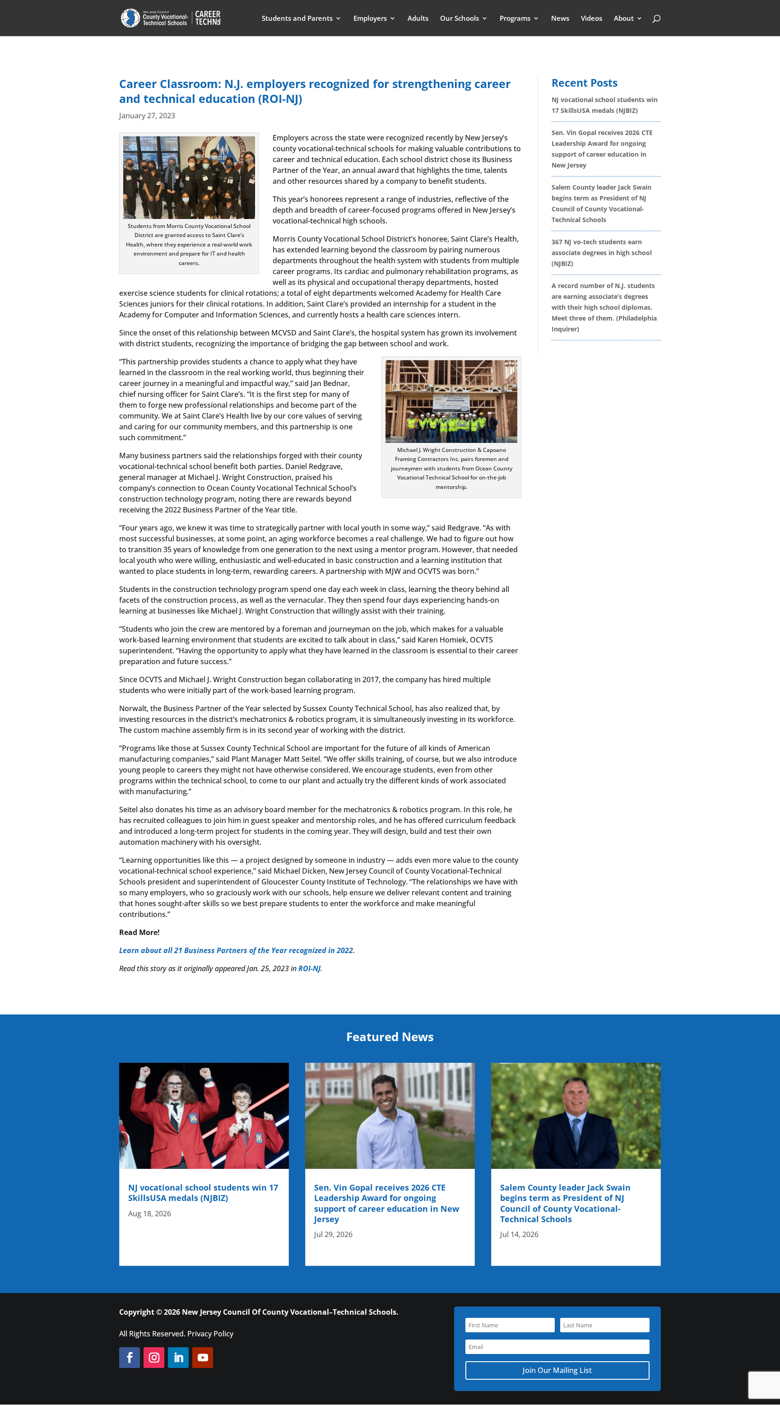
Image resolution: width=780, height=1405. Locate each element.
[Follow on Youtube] (202, 1357)
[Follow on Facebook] (129, 1357)
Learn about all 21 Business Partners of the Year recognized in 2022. (237, 950)
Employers (370, 19)
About (624, 19)
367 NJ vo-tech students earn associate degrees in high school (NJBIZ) (602, 252)
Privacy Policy (210, 1334)
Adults (418, 19)
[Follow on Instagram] (154, 1357)
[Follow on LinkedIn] (178, 1357)
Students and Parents (297, 19)
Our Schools (459, 19)
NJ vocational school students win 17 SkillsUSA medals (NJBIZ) (203, 1192)
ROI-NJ (309, 968)
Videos (591, 19)
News (560, 19)
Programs (515, 19)
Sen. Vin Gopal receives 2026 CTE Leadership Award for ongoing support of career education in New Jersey (386, 1203)
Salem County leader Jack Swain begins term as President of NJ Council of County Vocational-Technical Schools (565, 1203)
